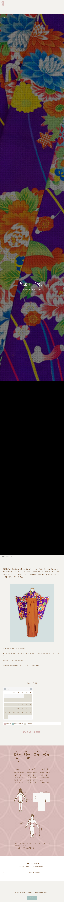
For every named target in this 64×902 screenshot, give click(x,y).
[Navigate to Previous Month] (5, 689)
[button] (29, 639)
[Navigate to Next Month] (31, 689)
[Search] (61, 3)
